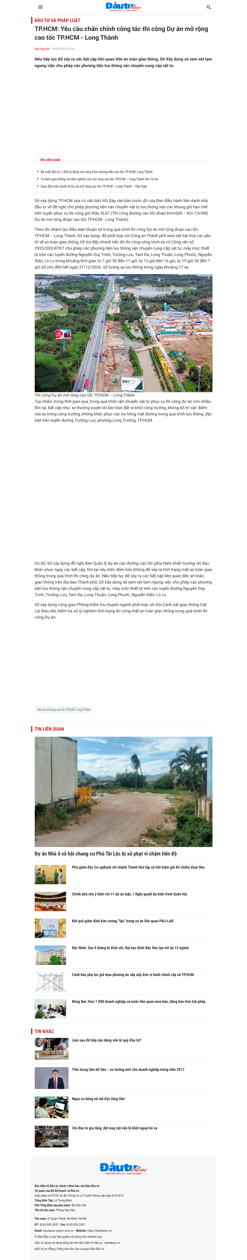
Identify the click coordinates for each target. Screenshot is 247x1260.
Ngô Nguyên (42, 49)
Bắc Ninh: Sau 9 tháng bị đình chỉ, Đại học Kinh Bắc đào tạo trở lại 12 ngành (130, 947)
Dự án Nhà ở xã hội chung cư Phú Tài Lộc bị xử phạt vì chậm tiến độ (106, 854)
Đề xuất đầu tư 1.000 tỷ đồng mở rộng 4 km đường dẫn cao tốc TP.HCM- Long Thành (97, 172)
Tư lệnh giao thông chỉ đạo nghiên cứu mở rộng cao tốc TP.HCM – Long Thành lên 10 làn (99, 179)
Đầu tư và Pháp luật (58, 20)
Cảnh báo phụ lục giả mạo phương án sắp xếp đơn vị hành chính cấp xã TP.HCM (133, 974)
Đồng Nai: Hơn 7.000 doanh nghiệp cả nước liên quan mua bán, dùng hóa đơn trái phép (139, 1001)
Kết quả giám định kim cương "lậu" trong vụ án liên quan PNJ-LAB (123, 921)
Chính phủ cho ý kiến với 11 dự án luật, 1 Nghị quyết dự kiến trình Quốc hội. (130, 894)
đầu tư (41, 207)
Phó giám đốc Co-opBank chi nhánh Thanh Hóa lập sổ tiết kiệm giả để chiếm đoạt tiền (138, 867)
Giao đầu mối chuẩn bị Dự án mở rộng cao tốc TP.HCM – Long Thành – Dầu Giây (94, 186)
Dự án (40, 219)
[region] (124, 112)
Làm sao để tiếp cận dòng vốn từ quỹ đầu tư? (106, 1040)
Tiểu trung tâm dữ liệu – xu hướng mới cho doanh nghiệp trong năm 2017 (128, 1069)
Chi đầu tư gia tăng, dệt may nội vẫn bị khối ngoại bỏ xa (115, 1128)
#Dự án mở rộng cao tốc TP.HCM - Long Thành (63, 709)
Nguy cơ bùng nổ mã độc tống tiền (98, 1098)
